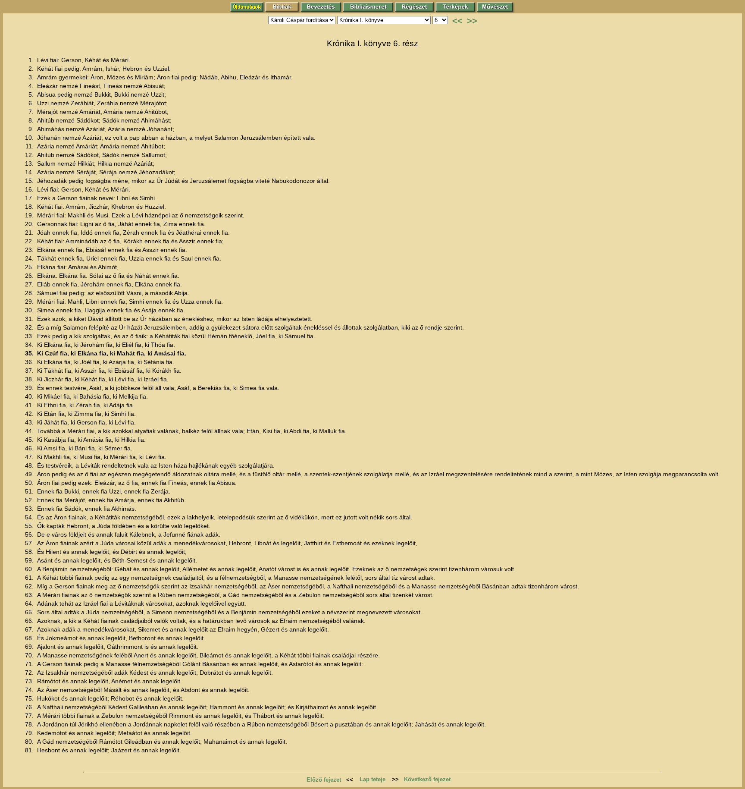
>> (472, 20)
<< (457, 20)
